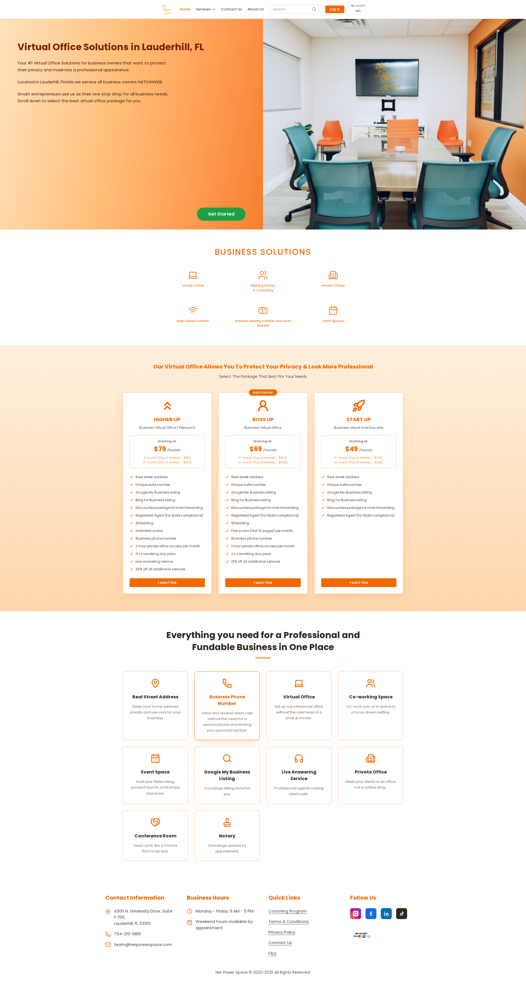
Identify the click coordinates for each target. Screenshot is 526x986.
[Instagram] (355, 913)
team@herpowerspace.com (143, 944)
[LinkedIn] (386, 913)
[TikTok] (401, 913)
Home (185, 9)
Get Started (221, 214)
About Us (255, 9)
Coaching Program (287, 911)
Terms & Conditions (288, 921)
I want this (167, 582)
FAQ (272, 953)
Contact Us (231, 9)
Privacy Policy (281, 932)
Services (203, 9)
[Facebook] (370, 913)
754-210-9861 (127, 934)
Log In (335, 9)
